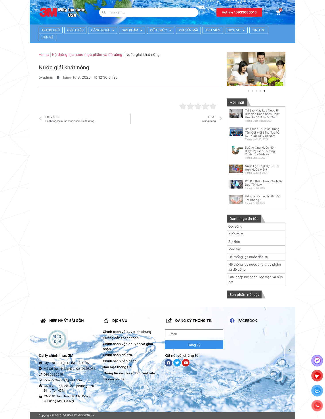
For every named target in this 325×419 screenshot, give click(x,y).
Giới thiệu (75, 30)
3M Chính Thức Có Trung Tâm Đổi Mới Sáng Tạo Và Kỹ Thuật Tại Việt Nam (262, 132)
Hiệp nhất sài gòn (66, 320)
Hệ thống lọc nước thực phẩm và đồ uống (87, 54)
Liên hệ (47, 37)
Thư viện (212, 30)
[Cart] (278, 12)
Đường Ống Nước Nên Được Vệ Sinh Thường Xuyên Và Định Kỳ (260, 151)
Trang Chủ (51, 30)
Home (44, 54)
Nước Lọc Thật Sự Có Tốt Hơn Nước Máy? (262, 167)
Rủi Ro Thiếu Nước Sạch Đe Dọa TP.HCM (264, 183)
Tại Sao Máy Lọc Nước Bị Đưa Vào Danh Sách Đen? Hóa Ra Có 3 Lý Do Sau (262, 114)
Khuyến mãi (188, 30)
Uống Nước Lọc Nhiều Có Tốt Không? (262, 198)
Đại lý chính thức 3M (56, 355)
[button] (239, 12)
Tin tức (258, 30)
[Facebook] (168, 362)
